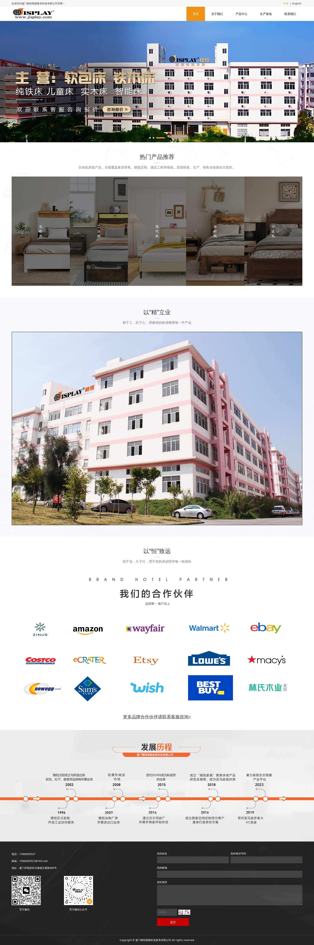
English (296, 3)
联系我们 (290, 14)
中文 (286, 3)
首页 (196, 14)
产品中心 (241, 14)
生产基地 (266, 14)
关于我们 (217, 14)
